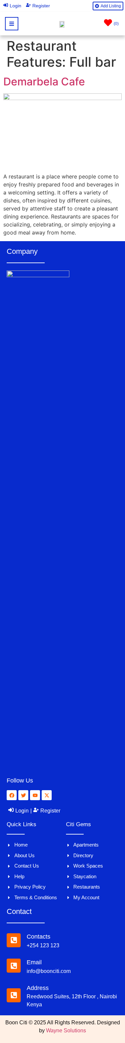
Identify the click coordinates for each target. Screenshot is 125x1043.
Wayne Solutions (66, 1030)
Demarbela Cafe (44, 81)
